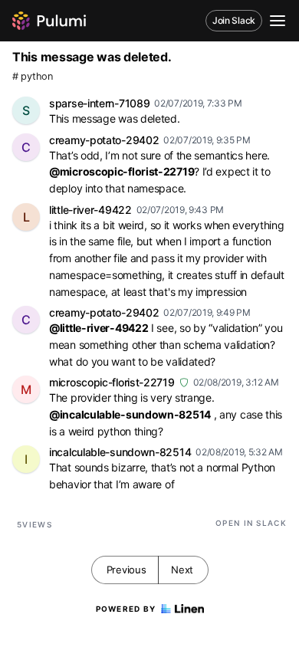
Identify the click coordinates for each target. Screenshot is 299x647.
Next (182, 569)
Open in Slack (251, 522)
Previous (126, 569)
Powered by (126, 608)
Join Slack (233, 20)
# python (32, 76)
